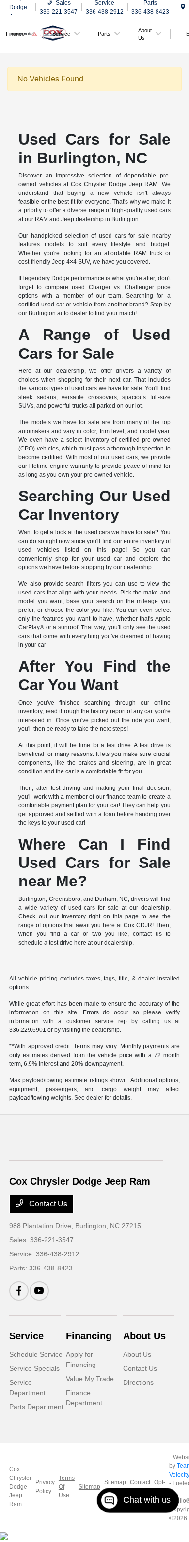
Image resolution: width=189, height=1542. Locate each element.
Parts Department (36, 1407)
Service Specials (34, 1368)
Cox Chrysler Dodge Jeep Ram (20, 1487)
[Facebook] (19, 1291)
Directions (138, 1382)
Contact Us (47, 1204)
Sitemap (89, 1486)
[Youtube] (39, 1291)
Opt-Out (159, 1486)
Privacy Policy (45, 1486)
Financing (88, 1336)
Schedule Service (36, 1354)
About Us (144, 1336)
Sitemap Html (115, 1486)
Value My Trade (90, 1378)
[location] (183, 7)
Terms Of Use (67, 1487)
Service (26, 1336)
